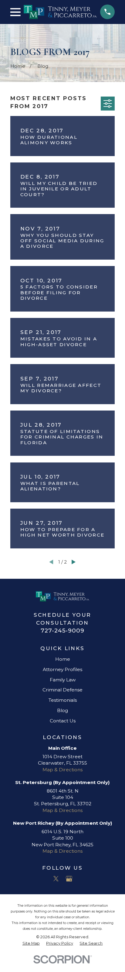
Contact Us (63, 721)
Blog (62, 710)
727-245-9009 (62, 630)
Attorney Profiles (62, 669)
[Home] (60, 12)
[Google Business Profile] (69, 878)
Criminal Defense (62, 690)
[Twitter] (56, 878)
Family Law (63, 680)
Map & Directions (62, 769)
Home (62, 659)
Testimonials (63, 700)
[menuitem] (31, 943)
